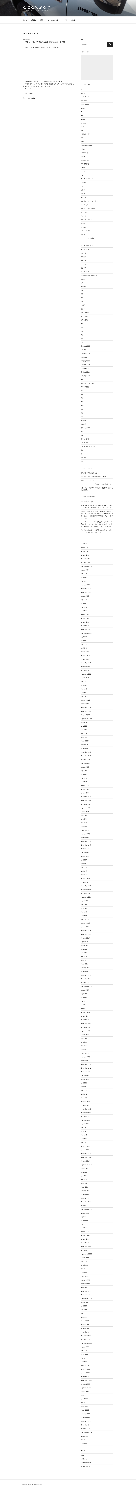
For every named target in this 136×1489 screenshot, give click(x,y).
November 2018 (86, 800)
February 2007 (85, 1324)
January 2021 (85, 704)
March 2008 (85, 1276)
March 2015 (85, 964)
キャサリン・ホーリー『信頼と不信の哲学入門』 (96, 484)
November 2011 (86, 1112)
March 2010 (85, 1187)
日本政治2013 (85, 376)
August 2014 (85, 990)
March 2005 (85, 1410)
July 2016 (84, 904)
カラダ (83, 190)
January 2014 (85, 1016)
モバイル (83, 264)
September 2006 (86, 1343)
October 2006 (85, 1339)
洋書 (82, 402)
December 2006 (86, 1332)
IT (81, 112)
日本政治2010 (85, 364)
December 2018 (86, 797)
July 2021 (84, 681)
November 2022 (86, 629)
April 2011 (84, 1139)
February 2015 (85, 968)
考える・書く (85, 439)
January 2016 (85, 927)
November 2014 (86, 979)
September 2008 (86, 1254)
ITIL (82, 115)
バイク (83, 242)
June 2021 (84, 685)
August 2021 (85, 678)
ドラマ (83, 234)
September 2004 (86, 1432)
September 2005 (86, 1388)
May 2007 (84, 1313)
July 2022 (84, 637)
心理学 (83, 309)
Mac (82, 130)
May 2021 (84, 689)
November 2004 (86, 1425)
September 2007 (86, 1298)
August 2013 (85, 1034)
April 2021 (84, 692)
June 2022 (84, 640)
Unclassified (85, 160)
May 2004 (84, 1440)
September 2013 (86, 1031)
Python (83, 149)
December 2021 (86, 663)
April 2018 (84, 826)
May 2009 (84, 1224)
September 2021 (86, 674)
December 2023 (86, 588)
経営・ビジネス (85, 428)
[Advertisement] (97, 67)
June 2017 (84, 863)
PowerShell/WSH (86, 145)
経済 (82, 431)
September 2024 (86, 566)
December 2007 (86, 1287)
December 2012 (86, 1064)
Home (25, 20)
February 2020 (85, 744)
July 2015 (84, 949)
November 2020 (86, 711)
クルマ (83, 193)
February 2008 (85, 1280)
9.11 (82, 89)
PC (82, 138)
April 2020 (84, 737)
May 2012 (84, 1090)
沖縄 (82, 394)
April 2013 (84, 1049)
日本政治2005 (85, 346)
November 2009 (86, 1202)
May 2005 (84, 1402)
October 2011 (85, 1116)
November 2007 (86, 1291)
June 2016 (84, 908)
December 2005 (86, 1376)
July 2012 (84, 1083)
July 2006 (84, 1350)
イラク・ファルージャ (88, 179)
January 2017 (85, 882)
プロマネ (83, 253)
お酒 (82, 186)
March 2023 (85, 614)
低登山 (83, 279)
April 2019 (84, 782)
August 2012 (85, 1079)
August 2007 (85, 1302)
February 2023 (85, 618)
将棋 (82, 301)
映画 (82, 379)
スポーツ (83, 216)
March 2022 (85, 652)
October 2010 (85, 1161)
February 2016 (85, 923)
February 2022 (85, 655)
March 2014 (85, 1008)
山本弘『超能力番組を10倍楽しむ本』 (45, 42)
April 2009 (84, 1228)
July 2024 (84, 573)
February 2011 (85, 1146)
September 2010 (86, 1165)
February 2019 (85, 789)
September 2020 (86, 718)
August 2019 (85, 767)
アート (83, 171)
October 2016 (85, 893)
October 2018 (85, 804)
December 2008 (86, 1243)
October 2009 (85, 1205)
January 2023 (85, 622)
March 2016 (85, 919)
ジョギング (84, 205)
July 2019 (84, 770)
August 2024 (85, 570)
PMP (82, 141)
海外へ (83, 405)
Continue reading (29, 98)
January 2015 (85, 971)
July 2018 (84, 815)
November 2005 (86, 1380)
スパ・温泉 (84, 212)
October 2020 (85, 715)
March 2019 (85, 785)
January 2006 (85, 1373)
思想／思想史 (85, 312)
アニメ (83, 175)
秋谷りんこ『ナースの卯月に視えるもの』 (94, 477)
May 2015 (84, 956)
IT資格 (83, 119)
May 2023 (84, 607)
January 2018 (85, 837)
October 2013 (85, 1027)
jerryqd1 (83, 502)
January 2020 (85, 748)
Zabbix (83, 167)
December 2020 (86, 707)
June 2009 (84, 1220)
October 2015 (85, 938)
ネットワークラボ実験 (88, 238)
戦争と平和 (84, 320)
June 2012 (84, 1086)
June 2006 (84, 1354)
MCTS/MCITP (85, 134)
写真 (82, 283)
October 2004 (85, 1428)
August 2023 (85, 596)
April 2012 (84, 1094)
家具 (82, 294)
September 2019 (86, 763)
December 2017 (86, 841)
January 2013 (85, 1060)
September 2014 (86, 986)
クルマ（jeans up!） (52, 20)
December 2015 (86, 930)
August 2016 (85, 901)
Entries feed (84, 1459)
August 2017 (85, 856)
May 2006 (84, 1358)
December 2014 (86, 975)
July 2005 (84, 1395)
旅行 (82, 338)
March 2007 (85, 1321)
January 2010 (85, 1194)
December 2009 (86, 1198)
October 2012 (85, 1072)
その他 (83, 223)
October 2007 (85, 1295)
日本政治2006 (85, 350)
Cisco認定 (84, 101)
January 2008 (85, 1283)
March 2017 (84, 875)
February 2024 (85, 585)
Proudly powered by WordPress (32, 1484)
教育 (82, 324)
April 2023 (84, 611)
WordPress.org (85, 1466)
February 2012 (85, 1101)
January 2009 (85, 1239)
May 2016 (84, 912)
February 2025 (85, 551)
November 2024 (86, 559)
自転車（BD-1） (86, 443)
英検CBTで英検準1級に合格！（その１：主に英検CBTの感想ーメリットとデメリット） (97, 516)
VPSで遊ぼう (85, 164)
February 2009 (85, 1235)
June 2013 (84, 1042)
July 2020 (84, 726)
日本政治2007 (85, 353)
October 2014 (85, 982)
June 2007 (84, 1310)
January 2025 (85, 555)
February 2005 (85, 1414)
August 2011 (85, 1124)
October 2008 (85, 1250)
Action (83, 93)
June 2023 (84, 603)
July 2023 (84, 599)
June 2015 (84, 953)
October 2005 (85, 1384)
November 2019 (86, 756)
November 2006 (86, 1336)
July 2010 (84, 1172)
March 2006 (85, 1365)
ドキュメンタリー (86, 231)
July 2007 (84, 1306)
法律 (82, 398)
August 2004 (85, 1436)
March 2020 (85, 741)
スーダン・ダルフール (88, 208)
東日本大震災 (85, 387)
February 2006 (85, 1369)
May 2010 (84, 1179)
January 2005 (85, 1417)
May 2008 (84, 1269)
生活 (82, 416)
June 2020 (84, 730)
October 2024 (85, 562)
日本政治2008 (85, 357)
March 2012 (84, 1098)
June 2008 (84, 1265)
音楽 (82, 461)
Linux (82, 127)
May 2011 (84, 1135)
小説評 (83, 305)
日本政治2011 (85, 368)
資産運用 (83, 457)
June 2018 (84, 819)
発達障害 (83, 420)
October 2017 (85, 849)
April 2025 (84, 544)
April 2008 (84, 1272)
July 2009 (84, 1217)
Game (83, 108)
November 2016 (86, 889)
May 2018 (84, 823)
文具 (82, 331)
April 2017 (84, 871)
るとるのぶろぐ (37, 7)
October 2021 (85, 670)
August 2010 (85, 1168)
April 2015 (84, 960)
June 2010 (84, 1176)
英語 (41, 20)
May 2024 (84, 581)
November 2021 (86, 666)
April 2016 (84, 915)
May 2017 (84, 867)
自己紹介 (33, 20)
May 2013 (84, 1046)
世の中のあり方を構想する (89, 275)
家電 (82, 298)
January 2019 (85, 793)
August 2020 (85, 722)
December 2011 (86, 1109)
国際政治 (83, 286)
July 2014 (84, 994)
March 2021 (84, 696)
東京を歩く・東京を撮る (88, 383)
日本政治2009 (85, 361)
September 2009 (86, 1209)
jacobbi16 (84, 505)
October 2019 (85, 759)
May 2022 (84, 644)
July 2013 (84, 1038)
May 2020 (84, 733)
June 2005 (84, 1399)
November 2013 (86, 1023)
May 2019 (84, 778)
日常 (82, 342)
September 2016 (86, 897)
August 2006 (85, 1347)
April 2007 (84, 1317)
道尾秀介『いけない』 (88, 480)
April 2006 (84, 1362)
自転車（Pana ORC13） (88, 446)
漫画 (82, 409)
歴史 (82, 390)
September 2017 (86, 852)
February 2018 (85, 834)
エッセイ (83, 182)
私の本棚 (83, 424)
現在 (82, 413)
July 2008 (84, 1261)
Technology (84, 153)
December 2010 (86, 1153)
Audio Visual (85, 97)
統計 (82, 435)
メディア (83, 260)
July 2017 (84, 860)
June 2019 (84, 774)
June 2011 (84, 1131)
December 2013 (86, 1020)
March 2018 (85, 830)
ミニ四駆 (83, 257)
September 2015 (86, 941)
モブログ (83, 268)
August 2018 (85, 811)
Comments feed (86, 1462)
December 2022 (86, 626)
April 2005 (84, 1406)
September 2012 (86, 1075)
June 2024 (84, 577)
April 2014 (84, 1005)
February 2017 (85, 878)
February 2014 (85, 1012)
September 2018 (86, 808)
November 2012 (86, 1068)
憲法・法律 (84, 316)
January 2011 (85, 1150)
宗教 (82, 290)
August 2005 (85, 1391)
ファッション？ (85, 249)
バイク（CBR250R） (70, 20)
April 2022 (84, 648)
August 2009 (85, 1213)
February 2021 (85, 700)
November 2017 (86, 845)
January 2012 (85, 1105)
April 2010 (84, 1183)
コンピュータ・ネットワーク (90, 201)
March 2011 (84, 1142)
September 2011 (86, 1120)
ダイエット (84, 227)
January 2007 (85, 1328)
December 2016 (86, 886)
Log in (82, 1455)
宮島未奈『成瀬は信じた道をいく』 (92, 473)
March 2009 (85, 1231)
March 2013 (85, 1053)
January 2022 (85, 659)
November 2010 (86, 1157)
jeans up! (83, 123)
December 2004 (86, 1421)
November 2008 (86, 1246)
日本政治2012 (85, 372)
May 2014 (84, 1001)
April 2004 (84, 1443)
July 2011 (84, 1127)
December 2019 (86, 752)
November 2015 (86, 934)
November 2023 (86, 592)
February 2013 (85, 1057)
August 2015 (85, 945)
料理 (82, 335)
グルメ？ (83, 197)
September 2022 (86, 633)
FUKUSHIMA (85, 104)
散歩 (82, 327)
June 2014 (84, 997)
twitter (83, 156)
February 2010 (85, 1191)
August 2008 (85, 1257)
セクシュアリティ (86, 219)
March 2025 (85, 547)
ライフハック (85, 272)
